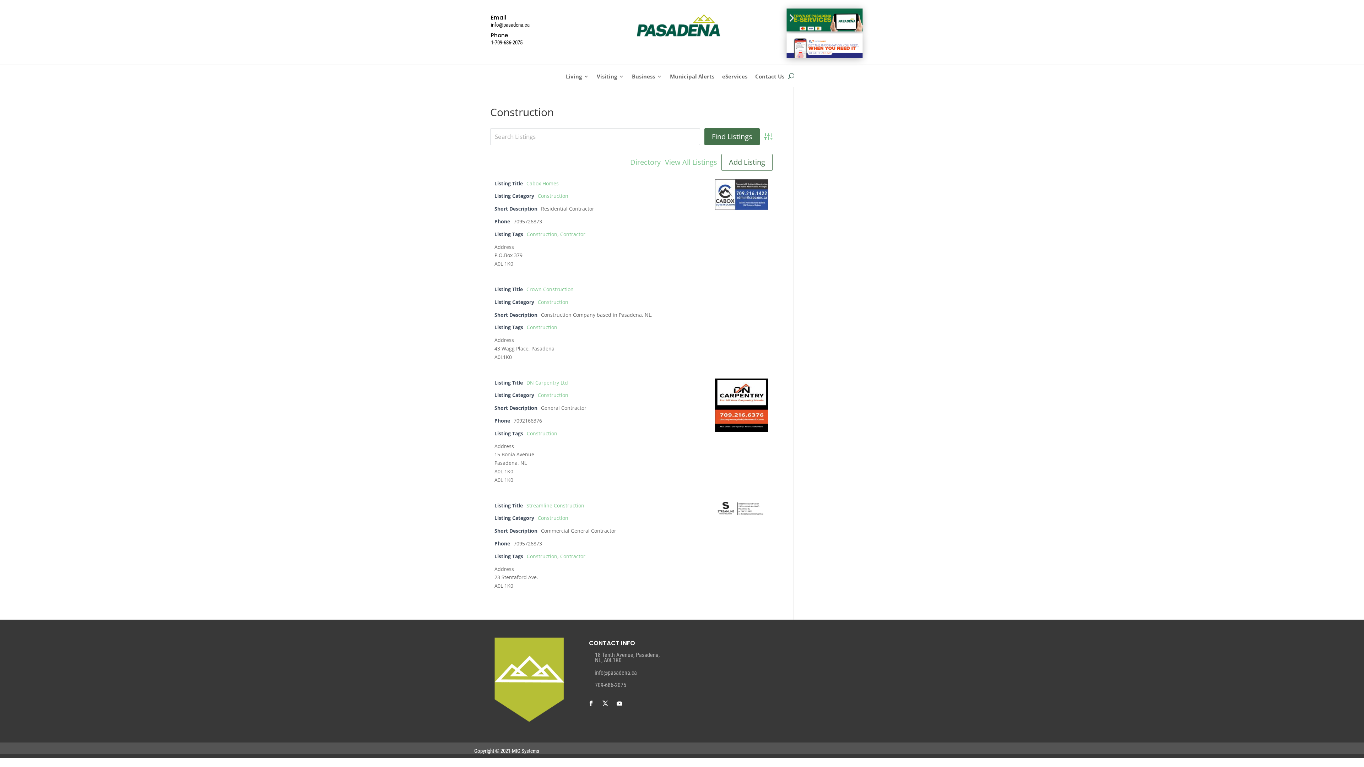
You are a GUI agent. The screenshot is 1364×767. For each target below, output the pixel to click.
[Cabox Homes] (741, 208)
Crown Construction (550, 289)
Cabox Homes (542, 183)
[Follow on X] (605, 703)
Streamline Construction (555, 505)
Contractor (572, 234)
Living (574, 77)
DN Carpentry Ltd (547, 382)
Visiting (607, 77)
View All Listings (691, 162)
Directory (645, 162)
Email (498, 17)
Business (643, 77)
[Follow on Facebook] (591, 703)
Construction (553, 195)
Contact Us (769, 77)
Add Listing (747, 162)
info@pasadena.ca (616, 672)
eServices (734, 77)
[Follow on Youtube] (619, 703)
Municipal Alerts (692, 77)
